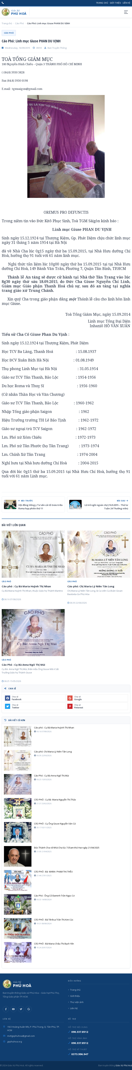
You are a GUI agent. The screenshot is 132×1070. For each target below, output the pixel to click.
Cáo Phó (19, 23)
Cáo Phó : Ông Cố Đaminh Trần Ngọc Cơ (54, 895)
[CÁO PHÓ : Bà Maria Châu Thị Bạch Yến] (17, 952)
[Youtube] (13, 1009)
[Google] (28, 1009)
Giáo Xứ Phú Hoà (123, 1065)
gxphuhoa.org (14, 1041)
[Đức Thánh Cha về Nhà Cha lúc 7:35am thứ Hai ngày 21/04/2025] (17, 856)
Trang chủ (102, 2)
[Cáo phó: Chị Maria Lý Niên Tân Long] (98, 554)
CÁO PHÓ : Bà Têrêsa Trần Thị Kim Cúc (53, 919)
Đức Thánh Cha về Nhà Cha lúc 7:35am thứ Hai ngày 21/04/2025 (66, 847)
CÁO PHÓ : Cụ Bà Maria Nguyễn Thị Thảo (55, 799)
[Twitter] (21, 1009)
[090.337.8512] (3, 3)
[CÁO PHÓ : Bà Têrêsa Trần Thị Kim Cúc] (17, 928)
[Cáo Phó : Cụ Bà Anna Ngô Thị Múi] (33, 632)
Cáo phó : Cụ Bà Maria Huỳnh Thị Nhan (26, 586)
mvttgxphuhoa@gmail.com (21, 1035)
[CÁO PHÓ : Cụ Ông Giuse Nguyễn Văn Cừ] (17, 832)
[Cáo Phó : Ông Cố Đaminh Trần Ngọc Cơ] (17, 904)
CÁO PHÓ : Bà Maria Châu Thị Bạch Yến (54, 943)
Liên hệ (126, 2)
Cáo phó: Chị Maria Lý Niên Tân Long (90, 586)
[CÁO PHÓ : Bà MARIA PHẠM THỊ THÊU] (17, 880)
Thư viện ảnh (77, 1002)
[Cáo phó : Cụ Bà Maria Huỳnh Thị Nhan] (33, 554)
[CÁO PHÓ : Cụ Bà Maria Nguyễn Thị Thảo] (17, 808)
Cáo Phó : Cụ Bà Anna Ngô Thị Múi (23, 664)
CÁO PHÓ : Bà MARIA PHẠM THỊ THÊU (53, 871)
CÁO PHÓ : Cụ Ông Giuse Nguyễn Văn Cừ (55, 823)
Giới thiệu (115, 2)
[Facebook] (6, 1009)
